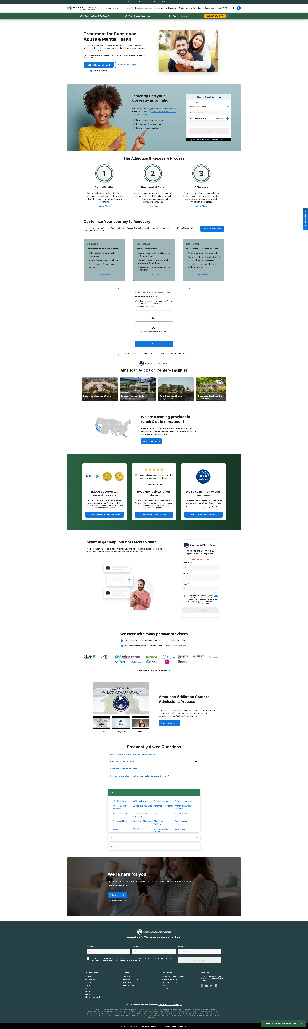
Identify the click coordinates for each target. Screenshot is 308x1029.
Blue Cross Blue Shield (143, 821)
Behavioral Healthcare (122, 821)
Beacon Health (181, 813)
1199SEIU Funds (120, 801)
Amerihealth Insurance (163, 806)
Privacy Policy (133, 1026)
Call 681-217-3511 (215, 16)
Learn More (104, 206)
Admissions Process (170, 723)
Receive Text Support (127, 65)
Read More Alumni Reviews (154, 514)
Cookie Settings (156, 1026)
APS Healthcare (140, 801)
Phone (184, 584)
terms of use (122, 958)
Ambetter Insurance (183, 801)
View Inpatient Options (212, 229)
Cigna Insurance (182, 821)
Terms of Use (144, 1026)
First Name (186, 563)
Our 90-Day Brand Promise (203, 514)
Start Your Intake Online (172, 2)
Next (209, 131)
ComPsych (138, 829)
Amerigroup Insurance (142, 806)
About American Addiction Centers (104, 514)
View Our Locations (151, 441)
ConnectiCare (181, 829)
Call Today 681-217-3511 (99, 65)
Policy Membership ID (197, 118)
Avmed (157, 813)
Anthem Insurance (120, 813)
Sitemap (123, 1026)
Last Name (186, 573)
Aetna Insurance (161, 801)
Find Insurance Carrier (197, 107)
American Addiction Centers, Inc (170, 1005)
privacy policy (201, 597)
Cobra (115, 829)
